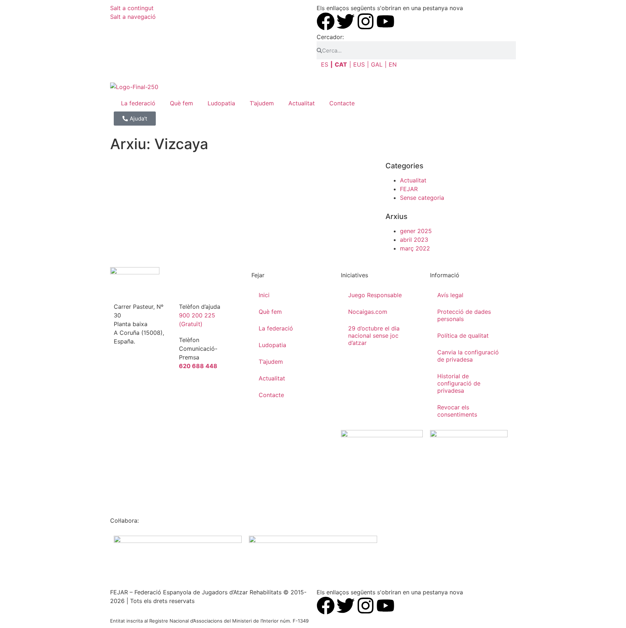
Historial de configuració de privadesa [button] (458, 383)
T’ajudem (262, 103)
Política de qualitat (463, 335)
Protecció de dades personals (464, 315)
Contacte (342, 103)
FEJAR (409, 189)
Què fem (181, 103)
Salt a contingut (132, 8)
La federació (138, 103)
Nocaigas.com (367, 311)
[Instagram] (365, 21)
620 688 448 (198, 366)
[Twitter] (346, 21)
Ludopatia (221, 103)
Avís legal (450, 295)
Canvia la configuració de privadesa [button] (468, 356)
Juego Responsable (375, 295)
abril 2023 (414, 239)
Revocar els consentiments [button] (457, 411)
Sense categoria (422, 197)
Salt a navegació (133, 16)
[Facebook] (326, 21)
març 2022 (415, 248)
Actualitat (301, 103)
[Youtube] (385, 21)
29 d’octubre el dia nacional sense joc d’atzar (374, 335)
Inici (264, 295)
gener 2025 (416, 231)
